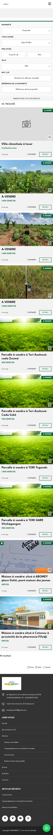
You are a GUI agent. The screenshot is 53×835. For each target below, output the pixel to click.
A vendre (5, 773)
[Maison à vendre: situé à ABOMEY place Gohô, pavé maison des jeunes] (26, 556)
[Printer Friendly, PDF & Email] (38, 667)
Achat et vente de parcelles (14, 761)
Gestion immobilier (11, 742)
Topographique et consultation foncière (19, 748)
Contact (5, 780)
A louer (4, 767)
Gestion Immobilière (9, 807)
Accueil (4, 723)
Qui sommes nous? (9, 730)
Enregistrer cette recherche (26, 98)
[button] (26, 31)
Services (5, 736)
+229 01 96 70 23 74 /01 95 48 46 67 (20, 704)
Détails (45, 154)
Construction (9, 755)
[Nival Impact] (5, 4)
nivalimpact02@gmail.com (16, 710)
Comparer (31, 154)
